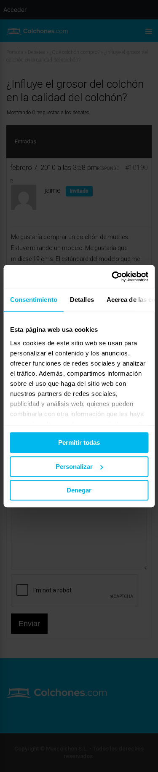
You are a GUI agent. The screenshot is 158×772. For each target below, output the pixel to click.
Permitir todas (79, 442)
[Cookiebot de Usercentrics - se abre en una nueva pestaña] (112, 276)
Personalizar (74, 466)
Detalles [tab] (82, 299)
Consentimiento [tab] (33, 299)
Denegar (79, 490)
